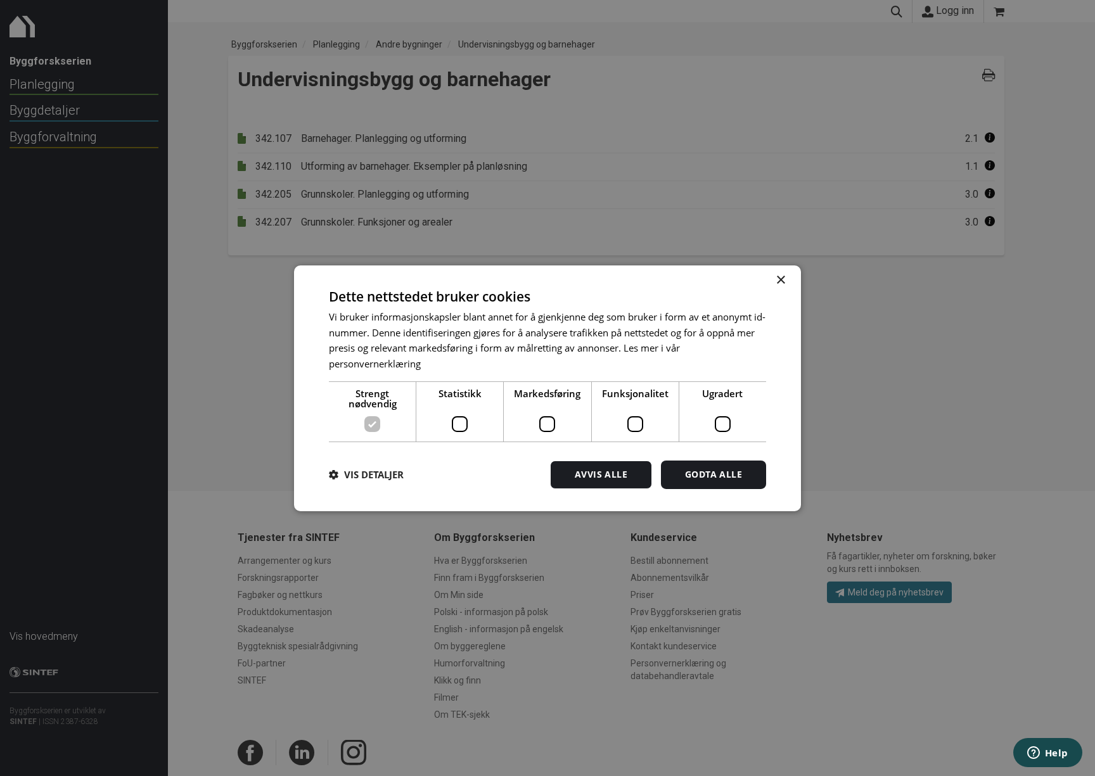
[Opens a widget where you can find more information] (1047, 754)
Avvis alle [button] (601, 474)
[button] (366, 474)
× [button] (780, 279)
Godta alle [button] (713, 474)
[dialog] (547, 388)
